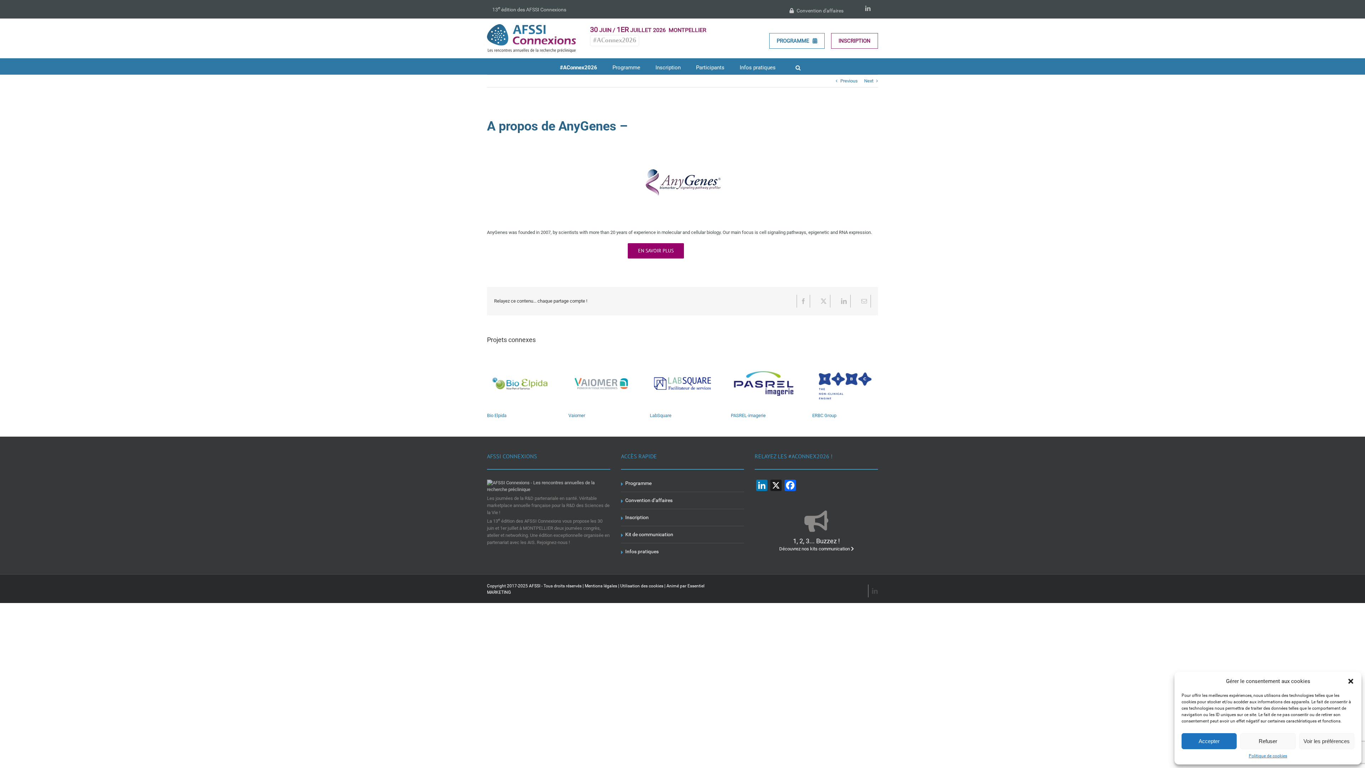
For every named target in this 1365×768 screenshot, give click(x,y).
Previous (849, 81)
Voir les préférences (1327, 741)
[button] (1350, 681)
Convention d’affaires (649, 500)
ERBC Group (824, 415)
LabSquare (660, 415)
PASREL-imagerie (748, 415)
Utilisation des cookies (641, 585)
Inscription (855, 41)
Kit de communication (649, 534)
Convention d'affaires (820, 11)
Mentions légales (601, 585)
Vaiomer (576, 415)
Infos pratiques (642, 551)
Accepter (1209, 741)
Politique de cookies (1268, 755)
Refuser (1268, 741)
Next (868, 81)
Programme (794, 41)
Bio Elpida (497, 415)
